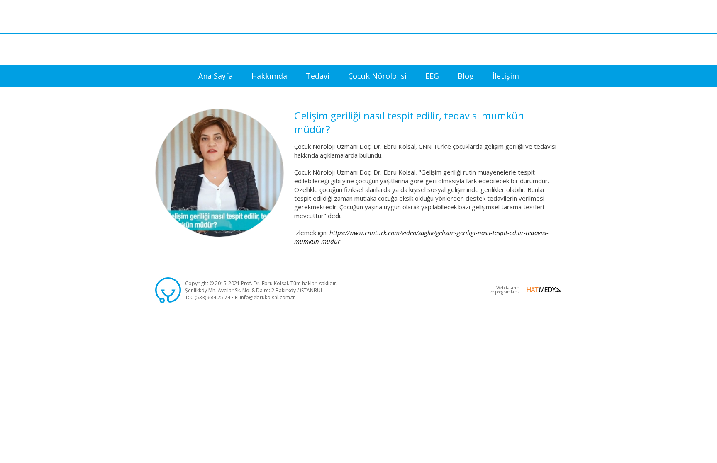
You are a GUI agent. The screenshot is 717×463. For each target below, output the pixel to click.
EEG (432, 76)
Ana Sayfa (215, 76)
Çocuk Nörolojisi (377, 76)
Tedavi (317, 76)
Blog (466, 76)
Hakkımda (269, 76)
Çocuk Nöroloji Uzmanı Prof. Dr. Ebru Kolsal (358, 32)
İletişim (506, 76)
